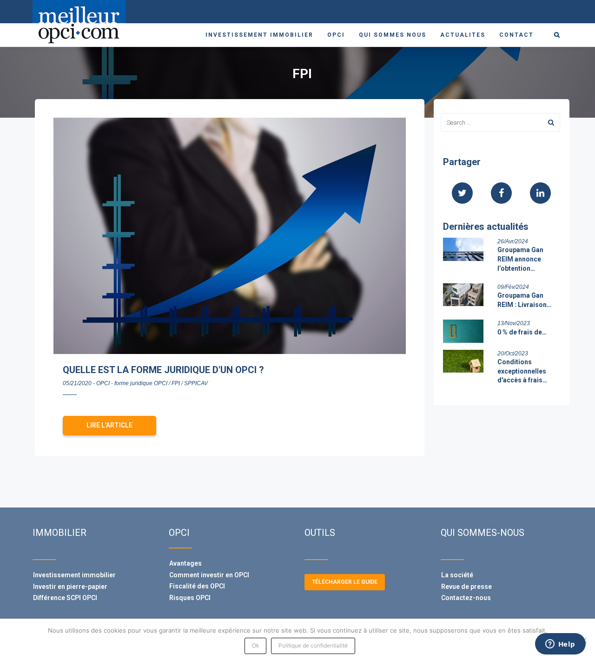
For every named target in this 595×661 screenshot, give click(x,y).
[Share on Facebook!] (501, 194)
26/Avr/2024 (512, 241)
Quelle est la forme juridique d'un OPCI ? (163, 369)
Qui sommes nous (392, 35)
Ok (255, 645)
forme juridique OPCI (140, 383)
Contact (516, 35)
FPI (176, 383)
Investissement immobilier (259, 35)
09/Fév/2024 (513, 287)
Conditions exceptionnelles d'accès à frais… (522, 371)
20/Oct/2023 (512, 353)
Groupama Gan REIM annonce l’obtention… (520, 259)
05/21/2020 (77, 383)
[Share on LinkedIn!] (540, 194)
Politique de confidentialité (313, 645)
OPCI (336, 35)
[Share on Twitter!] (462, 194)
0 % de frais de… (522, 332)
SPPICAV (196, 383)
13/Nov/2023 (513, 323)
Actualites (462, 35)
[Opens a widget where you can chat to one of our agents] (560, 644)
